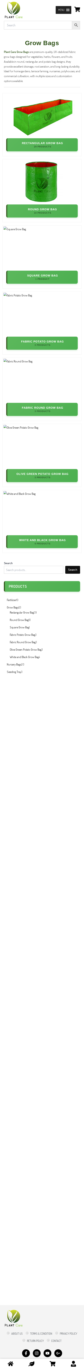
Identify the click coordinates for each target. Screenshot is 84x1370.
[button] (61, 10)
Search (8, 563)
